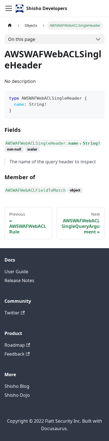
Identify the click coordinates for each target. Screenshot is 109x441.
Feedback (14, 354)
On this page (21, 39)
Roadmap (14, 345)
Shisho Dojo (17, 395)
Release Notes (19, 280)
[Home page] (9, 25)
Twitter (12, 313)
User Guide (16, 271)
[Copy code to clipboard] (97, 97)
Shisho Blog (16, 386)
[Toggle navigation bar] (8, 8)
